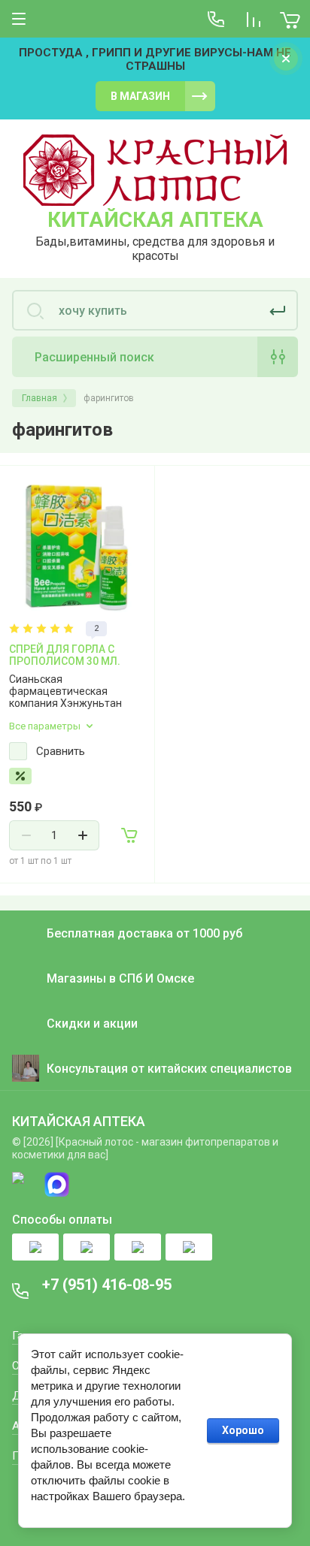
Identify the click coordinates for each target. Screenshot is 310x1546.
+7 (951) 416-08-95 (107, 1285)
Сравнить (60, 751)
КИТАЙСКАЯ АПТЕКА (155, 219)
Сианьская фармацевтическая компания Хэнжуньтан (65, 691)
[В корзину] (130, 835)
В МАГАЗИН (140, 96)
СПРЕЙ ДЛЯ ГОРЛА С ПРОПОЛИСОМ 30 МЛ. (64, 655)
